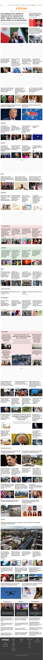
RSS (13, 651)
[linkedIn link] (7, 646)
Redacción (21, 640)
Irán (32, 11)
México (29, 5)
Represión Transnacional (28, 11)
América (13, 640)
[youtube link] (3, 646)
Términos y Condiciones (38, 640)
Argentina (13, 5)
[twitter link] (5, 644)
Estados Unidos (18, 5)
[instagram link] (7, 644)
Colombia (23, 5)
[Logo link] (21, 8)
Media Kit (29, 647)
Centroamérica (13, 648)
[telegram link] (5, 646)
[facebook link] (3, 644)
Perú (13, 647)
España (26, 5)
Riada (23, 11)
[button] (1, 5)
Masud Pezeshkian (15, 11)
